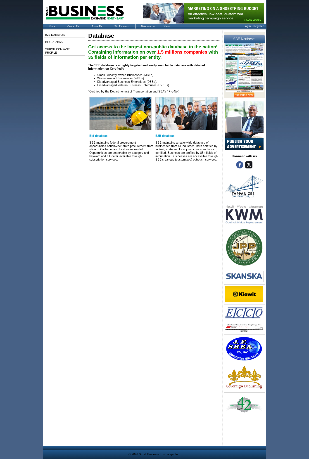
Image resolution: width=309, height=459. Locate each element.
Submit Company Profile (57, 51)
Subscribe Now (244, 95)
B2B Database (55, 34)
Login (247, 26)
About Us (97, 26)
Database (143, 26)
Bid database (98, 135)
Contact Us (73, 26)
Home (52, 26)
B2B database (164, 135)
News (167, 26)
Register (258, 26)
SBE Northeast (244, 39)
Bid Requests (121, 26)
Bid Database (54, 42)
